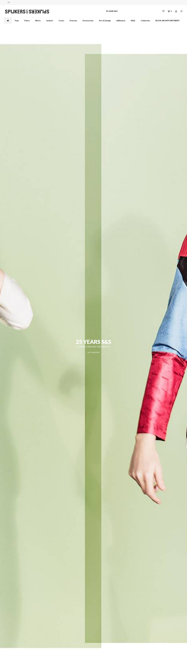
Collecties (145, 20)
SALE (133, 20)
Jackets (49, 20)
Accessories (88, 20)
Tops (16, 20)
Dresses (73, 20)
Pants (27, 20)
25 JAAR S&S (111, 11)
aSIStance (120, 20)
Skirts (38, 20)
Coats (61, 20)
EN (9, 2)
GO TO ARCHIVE (93, 352)
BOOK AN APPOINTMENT (168, 20)
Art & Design (105, 20)
